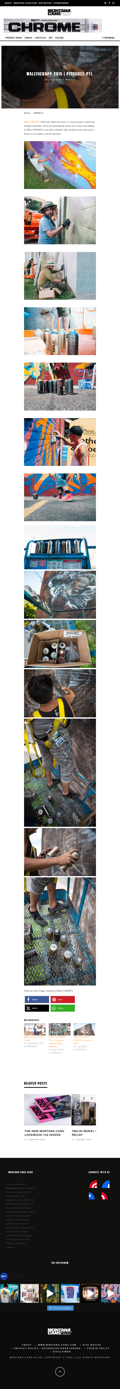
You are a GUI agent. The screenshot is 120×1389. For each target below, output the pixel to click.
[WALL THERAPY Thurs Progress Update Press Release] (59, 1029)
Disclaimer (62, 1352)
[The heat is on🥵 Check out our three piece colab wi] (70, 1293)
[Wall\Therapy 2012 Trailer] (35, 1029)
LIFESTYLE (40, 38)
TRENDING (109, 38)
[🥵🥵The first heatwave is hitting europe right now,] (90, 1293)
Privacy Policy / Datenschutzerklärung (47, 1348)
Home (27, 113)
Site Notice (45, 3)
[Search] (105, 3)
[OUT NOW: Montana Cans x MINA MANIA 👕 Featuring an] (9, 1293)
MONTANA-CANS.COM (25, 3)
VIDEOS (28, 38)
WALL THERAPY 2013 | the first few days (83, 1040)
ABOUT (8, 3)
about (27, 1345)
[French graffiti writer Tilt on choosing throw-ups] (49, 1293)
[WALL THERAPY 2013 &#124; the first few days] (84, 1029)
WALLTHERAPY (32, 122)
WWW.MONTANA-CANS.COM (57, 1345)
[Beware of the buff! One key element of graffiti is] (29, 1293)
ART (51, 38)
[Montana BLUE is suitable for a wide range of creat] (110, 1293)
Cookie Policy (98, 1348)
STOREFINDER (61, 3)
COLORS (59, 38)
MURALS (70, 80)
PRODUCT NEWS (13, 38)
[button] (37, 999)
